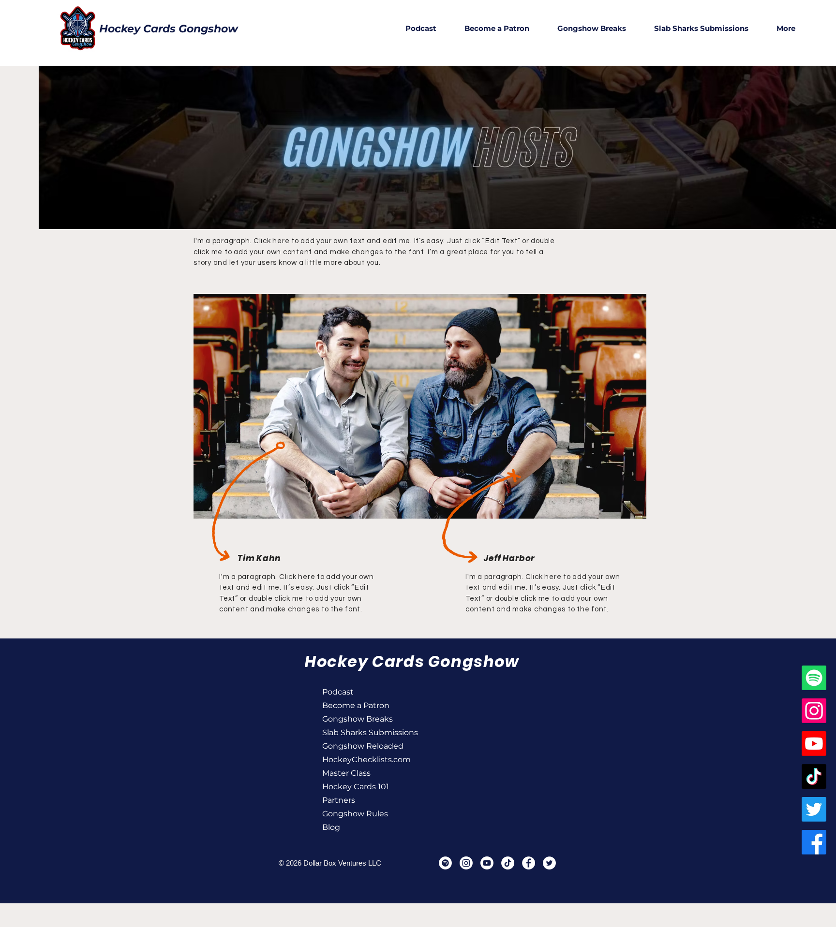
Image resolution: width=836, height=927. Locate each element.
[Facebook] (814, 842)
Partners (338, 800)
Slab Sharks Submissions (356, 732)
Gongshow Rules (355, 813)
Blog (331, 827)
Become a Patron (355, 705)
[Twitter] (814, 809)
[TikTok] (814, 776)
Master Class (346, 773)
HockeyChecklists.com (356, 759)
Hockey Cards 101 (355, 786)
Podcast (338, 691)
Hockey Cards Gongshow (168, 28)
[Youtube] (814, 743)
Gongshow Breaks (356, 719)
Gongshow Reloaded (356, 746)
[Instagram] (814, 710)
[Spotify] (814, 678)
